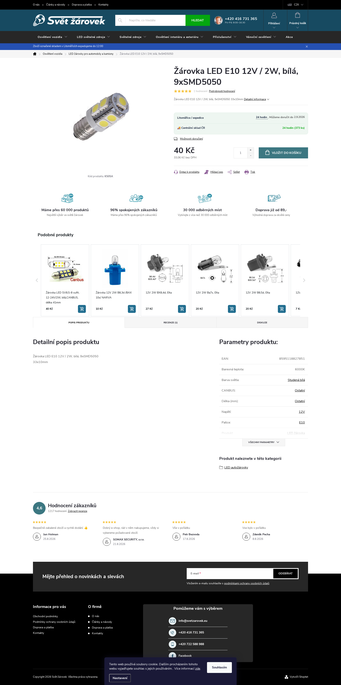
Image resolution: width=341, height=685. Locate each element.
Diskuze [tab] (262, 322)
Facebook (185, 656)
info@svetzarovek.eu (193, 621)
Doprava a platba (82, 5)
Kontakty (103, 5)
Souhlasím (219, 667)
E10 (302, 422)
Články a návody (55, 5)
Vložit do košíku (286, 153)
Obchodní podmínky (45, 616)
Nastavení (120, 678)
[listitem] (65, 280)
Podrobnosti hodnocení (222, 91)
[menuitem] (52, 37)
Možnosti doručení (191, 139)
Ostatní (300, 390)
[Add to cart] (82, 309)
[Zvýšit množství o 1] (250, 150)
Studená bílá (296, 380)
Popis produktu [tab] (78, 322)
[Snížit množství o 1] (250, 155)
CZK (296, 5)
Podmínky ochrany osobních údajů (54, 622)
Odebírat (285, 573)
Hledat (197, 20)
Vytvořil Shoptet (299, 677)
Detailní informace (255, 99)
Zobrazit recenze (77, 511)
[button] (37, 280)
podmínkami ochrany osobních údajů (246, 583)
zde (197, 668)
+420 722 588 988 (191, 644)
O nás (36, 5)
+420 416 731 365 (191, 632)
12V (302, 412)
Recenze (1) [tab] (171, 322)
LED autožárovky (236, 467)
